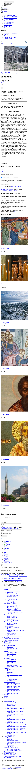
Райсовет (6, 34)
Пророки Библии (11, 596)
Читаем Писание (11, 598)
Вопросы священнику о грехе (15, 722)
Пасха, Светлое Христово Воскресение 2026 (14, 605)
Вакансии (6, 559)
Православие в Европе (13, 689)
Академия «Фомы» (9, 19)
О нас (5, 552)
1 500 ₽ (2, 171)
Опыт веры (10, 647)
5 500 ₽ (2, 172)
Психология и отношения (10, 18)
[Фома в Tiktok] (6, 545)
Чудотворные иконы (12, 620)
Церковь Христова (9, 752)
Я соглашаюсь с (11, 186)
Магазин (6, 554)
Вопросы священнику (9, 22)
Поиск (5, 5)
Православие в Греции (13, 687)
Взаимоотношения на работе (14, 666)
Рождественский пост (12, 703)
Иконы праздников (12, 617)
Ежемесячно (15, 177)
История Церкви (11, 654)
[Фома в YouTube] (6, 547)
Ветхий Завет (10, 592)
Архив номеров (8, 562)
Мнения (6, 696)
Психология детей (11, 629)
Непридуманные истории (10, 16)
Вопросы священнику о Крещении (16, 728)
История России (11, 655)
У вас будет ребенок (12, 634)
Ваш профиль (7, 3)
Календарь (12, 73)
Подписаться (19, 570)
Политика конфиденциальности (12, 578)
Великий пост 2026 (12, 704)
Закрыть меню (4, 9)
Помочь (6, 8)
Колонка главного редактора (11, 638)
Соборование (10, 745)
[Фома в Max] (5, 550)
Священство (10, 746)
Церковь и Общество (9, 754)
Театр (8, 677)
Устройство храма (11, 624)
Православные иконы (9, 615)
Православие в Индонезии (14, 691)
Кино (8, 676)
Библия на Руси (11, 601)
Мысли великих (11, 680)
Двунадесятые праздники (13, 608)
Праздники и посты (9, 701)
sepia (7, 82)
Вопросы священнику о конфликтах (16, 726)
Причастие (10, 739)
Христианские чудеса (12, 648)
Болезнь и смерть (11, 659)
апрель (17, 73)
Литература (10, 670)
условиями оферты (16, 186)
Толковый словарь (12, 679)
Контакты (6, 556)
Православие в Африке (13, 684)
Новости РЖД (7, 643)
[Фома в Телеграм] (7, 544)
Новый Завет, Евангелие (13, 591)
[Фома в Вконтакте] (7, 541)
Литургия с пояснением (13, 749)
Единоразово (6, 177)
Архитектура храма (12, 623)
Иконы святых (11, 619)
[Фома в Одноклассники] (8, 542)
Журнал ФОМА (5, 73)
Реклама (6, 555)
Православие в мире (9, 682)
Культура (6, 668)
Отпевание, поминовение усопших (16, 742)
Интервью (6, 694)
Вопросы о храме (11, 735)
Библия (6, 589)
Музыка (9, 673)
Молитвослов (7, 23)
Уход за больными (11, 661)
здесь (15, 181)
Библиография (11, 602)
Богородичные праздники (14, 610)
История (6, 651)
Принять (15, 768)
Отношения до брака (12, 663)
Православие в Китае (12, 693)
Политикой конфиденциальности (9, 190)
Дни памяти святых (12, 609)
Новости (6, 20)
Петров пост (10, 707)
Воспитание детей (8, 626)
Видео (5, 698)
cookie (18, 581)
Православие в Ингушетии (14, 690)
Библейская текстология (13, 595)
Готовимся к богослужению (11, 747)
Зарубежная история (12, 656)
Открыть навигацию (9, 2)
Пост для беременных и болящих (15, 708)
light (2, 82)
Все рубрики (7, 26)
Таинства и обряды (9, 736)
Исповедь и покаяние (12, 740)
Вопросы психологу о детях (14, 636)
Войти (11, 43)
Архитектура (10, 669)
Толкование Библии (12, 599)
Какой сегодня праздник (10, 33)
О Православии (11, 649)
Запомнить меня (6, 533)
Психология (7, 658)
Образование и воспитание (11, 640)
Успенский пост (11, 705)
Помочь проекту (5, 184)
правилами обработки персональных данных (13, 574)
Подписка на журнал (9, 27)
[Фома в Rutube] (6, 548)
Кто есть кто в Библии (13, 593)
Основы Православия (9, 15)
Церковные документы (10, 753)
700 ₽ (2, 169)
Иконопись (10, 672)
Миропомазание (11, 743)
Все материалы (8, 25)
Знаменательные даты (13, 652)
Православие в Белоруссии (14, 686)
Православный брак (12, 665)
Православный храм (9, 622)
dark (4, 82)
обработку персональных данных (10, 188)
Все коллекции (8, 38)
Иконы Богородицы (12, 616)
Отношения (7, 637)
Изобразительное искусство (14, 675)
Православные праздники (11, 603)
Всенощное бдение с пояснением (15, 750)
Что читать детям (11, 633)
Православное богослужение (11, 36)
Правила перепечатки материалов (13, 580)
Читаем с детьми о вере (10, 37)
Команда (6, 558)
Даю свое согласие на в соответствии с (11, 189)
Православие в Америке (13, 683)
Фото (5, 697)
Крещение (9, 738)
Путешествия (7, 641)
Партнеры (6, 561)
